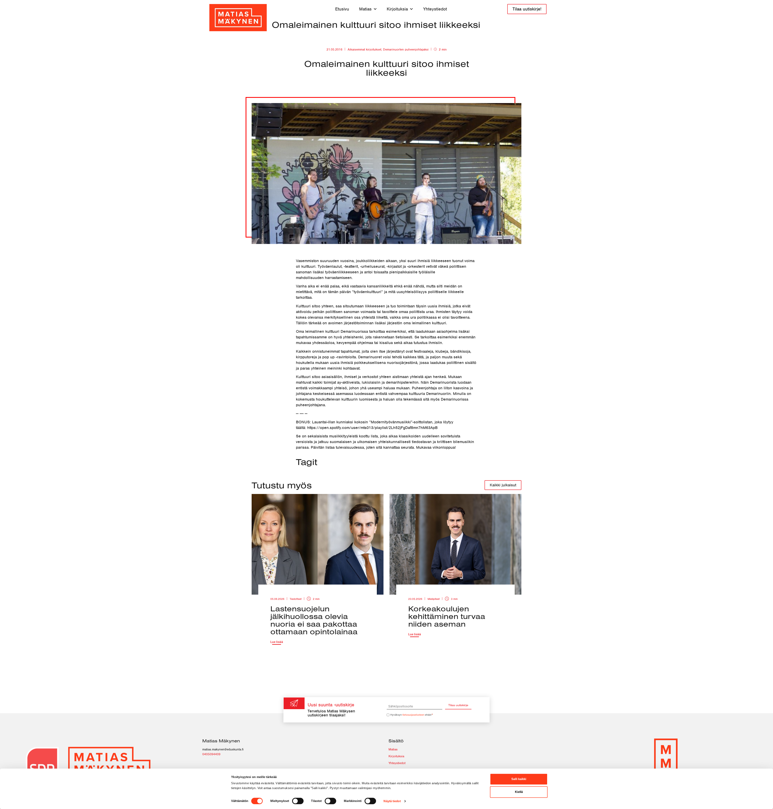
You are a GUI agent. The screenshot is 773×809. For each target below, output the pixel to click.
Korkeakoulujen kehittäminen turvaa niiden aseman (446, 616)
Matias (365, 9)
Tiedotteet (296, 599)
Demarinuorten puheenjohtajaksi (406, 50)
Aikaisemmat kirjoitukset (364, 50)
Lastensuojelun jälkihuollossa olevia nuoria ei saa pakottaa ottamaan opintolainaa (314, 620)
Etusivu (342, 9)
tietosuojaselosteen (413, 714)
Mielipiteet (434, 599)
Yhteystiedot (435, 9)
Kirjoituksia (397, 9)
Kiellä (519, 792)
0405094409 (211, 754)
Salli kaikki (518, 779)
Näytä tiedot (392, 801)
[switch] (298, 801)
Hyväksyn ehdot (411, 714)
